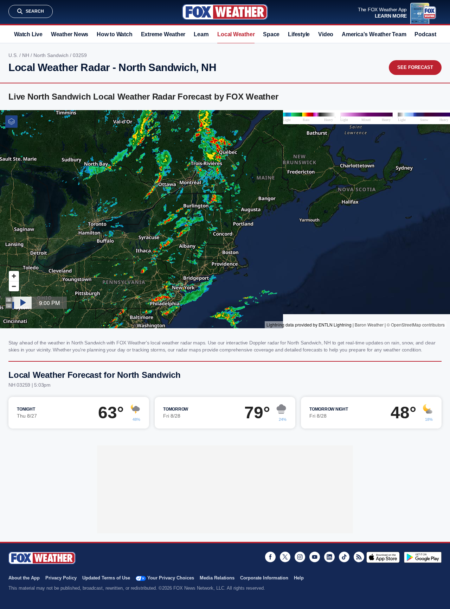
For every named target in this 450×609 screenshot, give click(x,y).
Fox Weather (225, 12)
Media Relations (217, 578)
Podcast (425, 34)
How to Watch (114, 34)
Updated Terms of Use (106, 578)
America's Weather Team (374, 34)
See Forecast (415, 67)
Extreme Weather (163, 34)
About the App (24, 578)
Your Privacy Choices (170, 578)
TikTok (344, 557)
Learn (201, 34)
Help (299, 578)
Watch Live (28, 34)
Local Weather (236, 34)
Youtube (314, 557)
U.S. (13, 55)
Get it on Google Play (423, 557)
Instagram (300, 557)
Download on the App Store (383, 557)
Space (271, 34)
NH (26, 55)
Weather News (69, 34)
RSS (359, 557)
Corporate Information (264, 578)
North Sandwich (51, 55)
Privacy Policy (61, 578)
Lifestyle (299, 34)
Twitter (285, 557)
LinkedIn (329, 557)
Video (325, 34)
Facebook (270, 557)
